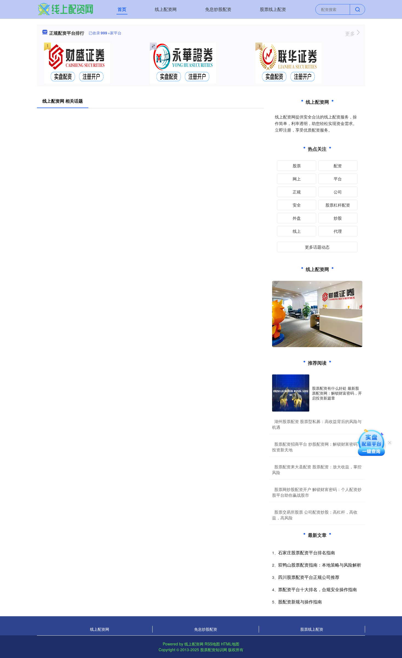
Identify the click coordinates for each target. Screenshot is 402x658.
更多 (350, 33)
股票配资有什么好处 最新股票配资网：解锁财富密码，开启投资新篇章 (337, 393)
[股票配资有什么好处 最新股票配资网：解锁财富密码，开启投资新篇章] (290, 393)
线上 (297, 231)
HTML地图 (230, 644)
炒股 (338, 218)
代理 (338, 231)
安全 (297, 205)
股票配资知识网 (213, 649)
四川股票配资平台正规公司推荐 (308, 577)
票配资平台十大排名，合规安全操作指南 (317, 589)
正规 (297, 192)
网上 (297, 178)
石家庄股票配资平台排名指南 (306, 552)
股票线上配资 (273, 9)
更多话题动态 (317, 247)
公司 (338, 192)
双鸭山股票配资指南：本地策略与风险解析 (319, 565)
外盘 (297, 218)
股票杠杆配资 (337, 205)
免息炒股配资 (218, 9)
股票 (297, 165)
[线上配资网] (65, 8)
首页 (122, 9)
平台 (338, 178)
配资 (338, 165)
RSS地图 (212, 644)
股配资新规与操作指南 (300, 602)
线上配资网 (166, 9)
